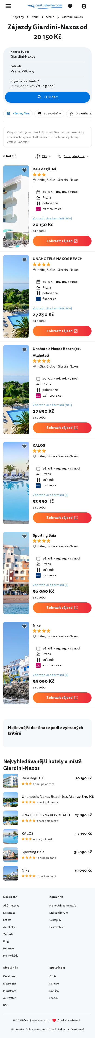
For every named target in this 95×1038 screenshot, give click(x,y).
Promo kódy (10, 956)
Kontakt (54, 984)
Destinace (9, 913)
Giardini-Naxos (68, 179)
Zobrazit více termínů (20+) (52, 218)
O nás (52, 976)
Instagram (9, 991)
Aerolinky (9, 927)
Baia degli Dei (44, 169)
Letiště (7, 920)
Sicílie (51, 179)
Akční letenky (11, 906)
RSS (5, 1005)
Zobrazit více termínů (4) (50, 495)
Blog (6, 941)
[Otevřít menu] (10, 6)
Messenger (9, 984)
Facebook (9, 976)
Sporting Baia (44, 535)
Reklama (63, 1030)
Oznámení (77, 1030)
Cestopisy (55, 920)
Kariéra (54, 991)
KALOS (39, 445)
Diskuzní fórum (58, 913)
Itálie (41, 179)
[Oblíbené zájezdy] (72, 6)
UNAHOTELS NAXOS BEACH (58, 259)
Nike (37, 625)
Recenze (8, 949)
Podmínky (17, 1030)
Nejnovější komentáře (62, 906)
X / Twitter (9, 998)
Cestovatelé (56, 927)
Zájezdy (8, 934)
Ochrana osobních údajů (41, 1030)
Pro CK (53, 998)
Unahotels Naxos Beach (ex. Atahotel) (57, 352)
